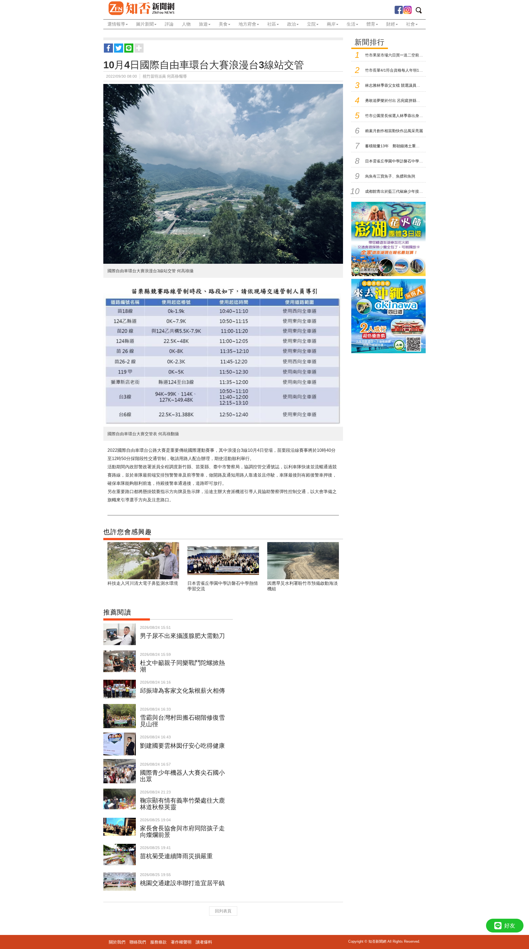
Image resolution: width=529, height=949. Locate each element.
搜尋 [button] (420, 11)
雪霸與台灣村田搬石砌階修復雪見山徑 (182, 721)
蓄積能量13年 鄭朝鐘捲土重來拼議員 (398, 146)
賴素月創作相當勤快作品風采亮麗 (394, 131)
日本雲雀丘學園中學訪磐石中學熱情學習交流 (403, 161)
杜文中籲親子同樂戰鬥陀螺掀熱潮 (182, 666)
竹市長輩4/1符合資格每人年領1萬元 (396, 70)
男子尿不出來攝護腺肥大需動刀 (182, 635)
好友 (509, 926)
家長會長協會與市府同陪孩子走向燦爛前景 (182, 831)
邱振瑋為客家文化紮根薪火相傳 (182, 690)
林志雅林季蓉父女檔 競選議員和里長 (396, 85)
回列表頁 (223, 911)
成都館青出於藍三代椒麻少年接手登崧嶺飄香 (403, 191)
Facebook (398, 10)
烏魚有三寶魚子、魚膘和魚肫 (390, 176)
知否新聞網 (141, 8)
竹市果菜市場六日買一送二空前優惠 (396, 55)
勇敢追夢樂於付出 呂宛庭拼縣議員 (394, 100)
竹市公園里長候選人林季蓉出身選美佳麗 (399, 115)
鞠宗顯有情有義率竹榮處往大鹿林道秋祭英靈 (182, 804)
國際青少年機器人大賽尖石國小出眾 (182, 776)
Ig (407, 10)
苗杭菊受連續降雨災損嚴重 (176, 856)
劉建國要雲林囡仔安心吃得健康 (182, 745)
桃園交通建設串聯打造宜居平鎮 (182, 883)
